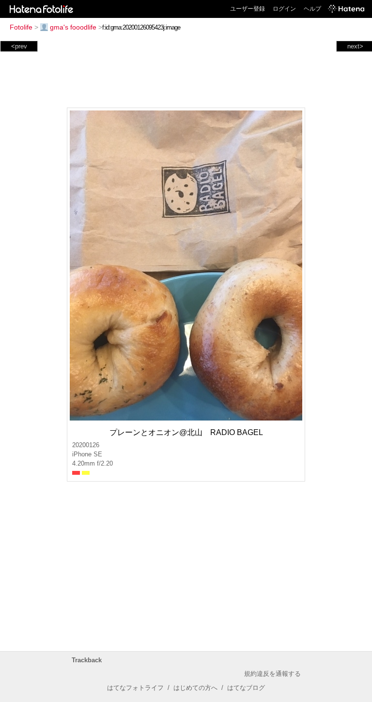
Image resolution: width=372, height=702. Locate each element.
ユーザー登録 (247, 8)
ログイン (284, 8)
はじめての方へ (195, 687)
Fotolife (21, 27)
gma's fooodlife (73, 27)
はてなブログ (246, 687)
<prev (19, 46)
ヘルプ (312, 8)
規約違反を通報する (272, 673)
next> (355, 46)
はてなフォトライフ (135, 687)
